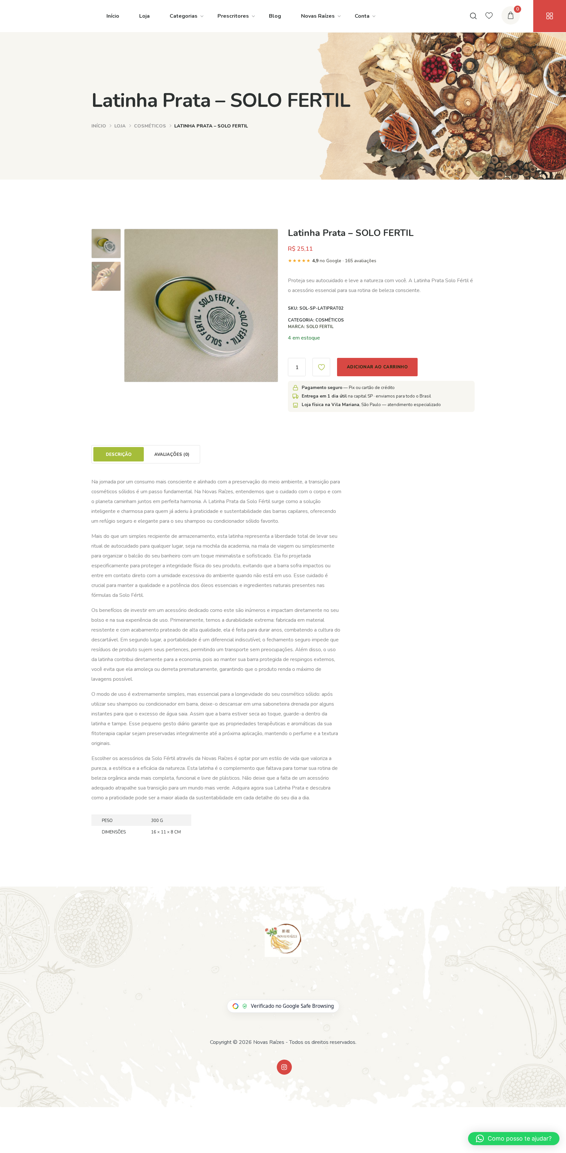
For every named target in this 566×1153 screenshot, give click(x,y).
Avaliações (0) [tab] (171, 455)
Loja (144, 16)
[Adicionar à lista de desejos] (321, 367)
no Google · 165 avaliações (332, 261)
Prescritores (233, 16)
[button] (513, 1138)
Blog (275, 16)
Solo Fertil (319, 327)
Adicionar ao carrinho (377, 367)
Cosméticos (150, 126)
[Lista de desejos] (489, 16)
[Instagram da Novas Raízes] (284, 1067)
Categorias (184, 16)
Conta (362, 16)
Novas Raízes (318, 16)
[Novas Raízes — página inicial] (283, 938)
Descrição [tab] (119, 455)
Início (112, 16)
